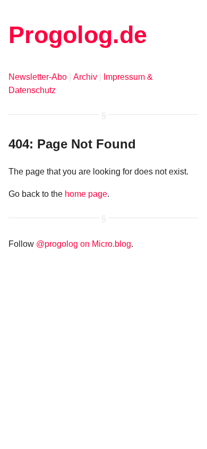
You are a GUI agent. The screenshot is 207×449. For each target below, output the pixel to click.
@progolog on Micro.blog (83, 243)
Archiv (85, 76)
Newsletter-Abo (37, 76)
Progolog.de (77, 34)
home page (86, 193)
